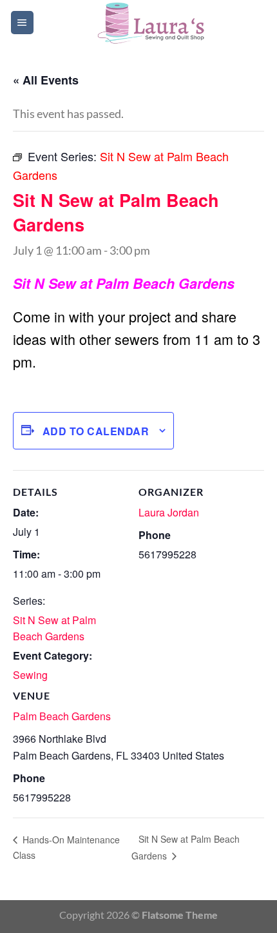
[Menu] (22, 22)
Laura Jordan (168, 512)
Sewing (30, 674)
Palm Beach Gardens (62, 716)
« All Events (46, 80)
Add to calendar (96, 431)
